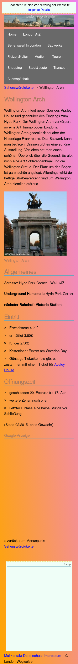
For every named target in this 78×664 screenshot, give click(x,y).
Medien (40, 56)
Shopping (14, 67)
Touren (57, 56)
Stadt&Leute (37, 67)
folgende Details (39, 9)
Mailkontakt (13, 655)
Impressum (52, 655)
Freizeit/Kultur (17, 56)
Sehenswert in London (24, 45)
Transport (60, 67)
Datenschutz (33, 655)
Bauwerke (54, 45)
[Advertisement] (39, 483)
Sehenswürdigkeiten (19, 87)
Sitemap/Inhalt (18, 78)
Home (11, 34)
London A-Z (32, 34)
